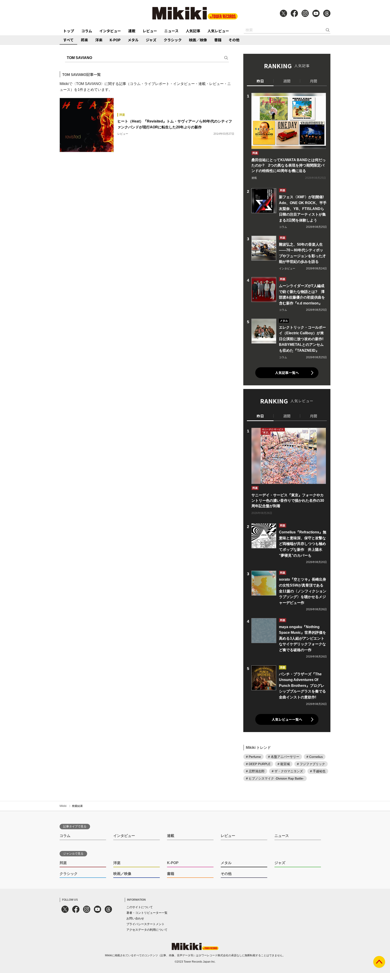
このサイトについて (139, 907)
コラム (86, 30)
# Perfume (253, 757)
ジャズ (151, 39)
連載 (131, 30)
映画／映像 (198, 39)
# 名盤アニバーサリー (283, 757)
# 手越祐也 (317, 771)
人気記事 (193, 30)
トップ (68, 30)
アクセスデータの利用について (146, 929)
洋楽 (98, 39)
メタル (133, 39)
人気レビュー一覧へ (287, 719)
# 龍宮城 (284, 764)
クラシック (173, 39)
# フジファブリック (311, 764)
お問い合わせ (135, 918)
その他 (234, 39)
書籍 (217, 39)
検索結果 (77, 806)
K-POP (115, 39)
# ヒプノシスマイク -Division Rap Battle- (275, 778)
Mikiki (63, 806)
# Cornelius (314, 757)
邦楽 (84, 39)
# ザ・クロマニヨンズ (287, 771)
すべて (68, 39)
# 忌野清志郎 (255, 771)
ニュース (171, 30)
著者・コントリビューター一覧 (146, 912)
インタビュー (110, 30)
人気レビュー (218, 30)
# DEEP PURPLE (258, 764)
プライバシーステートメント (145, 924)
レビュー (150, 30)
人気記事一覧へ (287, 372)
